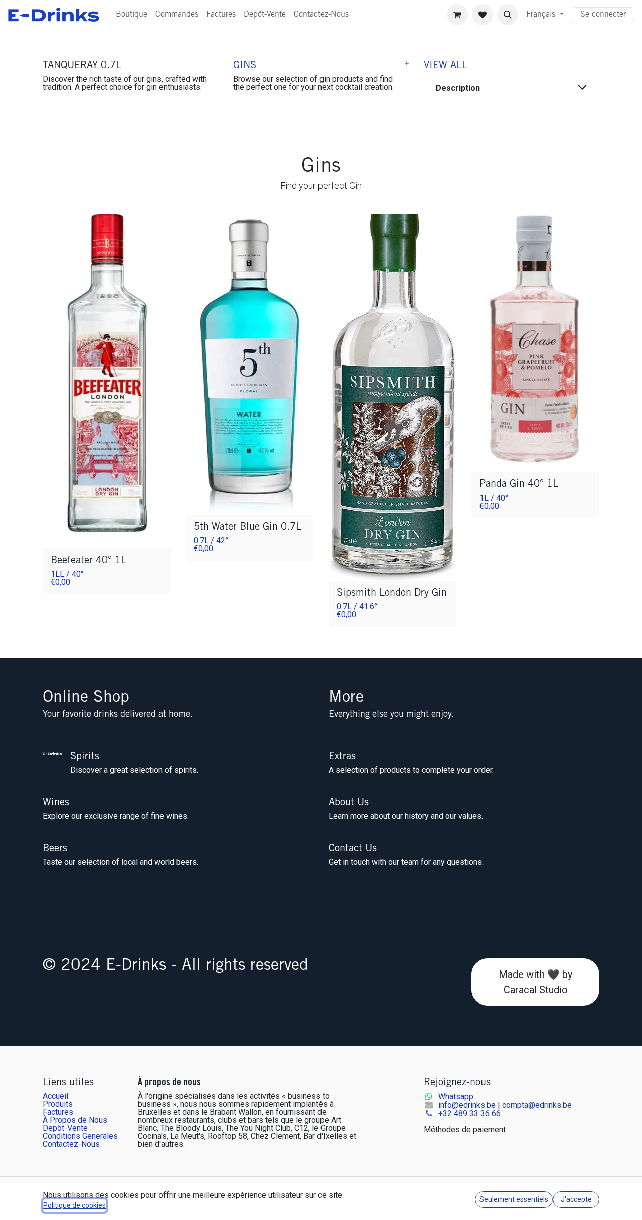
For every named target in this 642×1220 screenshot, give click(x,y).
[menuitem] (131, 15)
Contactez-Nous (71, 1144)
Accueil (55, 1096)
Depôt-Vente (65, 1128)
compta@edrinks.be (537, 1105)
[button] (507, 14)
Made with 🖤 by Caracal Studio (535, 982)
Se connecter (603, 15)
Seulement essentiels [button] (513, 1199)
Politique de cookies (74, 1205)
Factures (58, 1112)
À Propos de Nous (75, 1120)
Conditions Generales (80, 1136)
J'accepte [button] (576, 1199)
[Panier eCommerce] (457, 14)
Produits (58, 1104)
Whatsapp (455, 1096)
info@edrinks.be (467, 1105)
